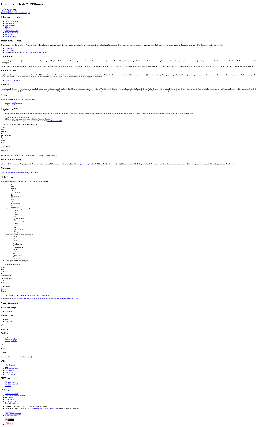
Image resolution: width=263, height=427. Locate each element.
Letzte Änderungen (11, 374)
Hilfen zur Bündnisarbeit (13, 80)
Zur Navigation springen (9, 13)
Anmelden (8, 311)
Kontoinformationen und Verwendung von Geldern (21, 173)
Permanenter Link (11, 401)
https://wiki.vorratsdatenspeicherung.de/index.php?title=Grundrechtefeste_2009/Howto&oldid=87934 (45, 298)
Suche (3, 353)
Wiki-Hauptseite (10, 365)
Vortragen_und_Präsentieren (14, 103)
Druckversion (9, 399)
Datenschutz (9, 412)
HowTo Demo (9, 50)
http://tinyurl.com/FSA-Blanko (36, 52)
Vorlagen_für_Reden (11, 105)
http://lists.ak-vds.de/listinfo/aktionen (39, 295)
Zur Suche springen (23, 13)
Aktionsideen (9, 48)
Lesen (7, 337)
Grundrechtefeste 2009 (9, 11)
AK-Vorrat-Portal (10, 382)
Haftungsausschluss (11, 415)
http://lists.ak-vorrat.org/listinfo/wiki (44, 155)
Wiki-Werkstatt (10, 370)
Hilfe (6, 367)
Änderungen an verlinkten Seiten (15, 396)
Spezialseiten (9, 397)
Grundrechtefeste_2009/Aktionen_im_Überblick (20, 117)
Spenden (8, 386)
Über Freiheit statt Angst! (13, 414)
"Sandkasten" (9, 372)
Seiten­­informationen (11, 403)
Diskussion (8, 321)
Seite (6, 319)
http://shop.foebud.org (81, 164)
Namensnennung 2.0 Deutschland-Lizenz (44, 408)
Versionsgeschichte (11, 341)
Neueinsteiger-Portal (11, 369)
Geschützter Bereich (11, 384)
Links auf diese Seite (11, 394)
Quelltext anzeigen (11, 339)
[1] (51, 119)
